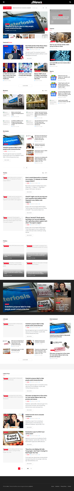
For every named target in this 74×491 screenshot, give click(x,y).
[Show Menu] (3, 2)
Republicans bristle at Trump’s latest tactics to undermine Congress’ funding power (13, 272)
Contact (69, 486)
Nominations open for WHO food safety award (22, 7)
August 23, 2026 (34, 183)
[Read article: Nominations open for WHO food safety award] (30, 152)
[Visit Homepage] (36, 2)
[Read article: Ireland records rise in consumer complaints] (30, 146)
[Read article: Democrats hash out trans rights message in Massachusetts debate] (37, 269)
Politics (6, 246)
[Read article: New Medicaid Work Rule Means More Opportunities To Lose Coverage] (13, 52)
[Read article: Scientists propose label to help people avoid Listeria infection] (13, 140)
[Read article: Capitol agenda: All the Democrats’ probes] (13, 252)
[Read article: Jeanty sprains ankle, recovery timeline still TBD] (53, 102)
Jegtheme (31, 486)
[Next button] (46, 29)
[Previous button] (46, 32)
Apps (46, 172)
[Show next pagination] (31, 468)
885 (28, 468)
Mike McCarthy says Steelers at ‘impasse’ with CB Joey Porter (64, 77)
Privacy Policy (63, 486)
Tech (5, 177)
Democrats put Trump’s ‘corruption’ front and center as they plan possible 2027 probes (36, 255)
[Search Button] (70, 2)
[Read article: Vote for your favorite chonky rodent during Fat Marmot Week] (60, 37)
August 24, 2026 (34, 49)
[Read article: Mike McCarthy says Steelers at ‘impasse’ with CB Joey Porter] (53, 77)
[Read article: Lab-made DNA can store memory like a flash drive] (60, 56)
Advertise (57, 486)
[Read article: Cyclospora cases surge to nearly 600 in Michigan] (25, 67)
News (46, 90)
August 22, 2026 (8, 258)
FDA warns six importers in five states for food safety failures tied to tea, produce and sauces (60, 355)
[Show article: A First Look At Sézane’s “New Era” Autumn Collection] (38, 36)
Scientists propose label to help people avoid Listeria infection (19, 27)
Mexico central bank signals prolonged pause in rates (17, 113)
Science (53, 41)
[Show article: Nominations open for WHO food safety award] (25, 36)
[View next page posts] (27, 168)
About (52, 486)
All (43, 90)
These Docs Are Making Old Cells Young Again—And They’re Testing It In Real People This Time (36, 450)
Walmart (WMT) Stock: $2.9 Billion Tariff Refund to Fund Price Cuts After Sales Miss (13, 105)
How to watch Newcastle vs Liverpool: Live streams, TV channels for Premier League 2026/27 (36, 179)
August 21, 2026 (31, 275)
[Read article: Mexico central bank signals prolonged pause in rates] (6, 114)
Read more (30, 58)
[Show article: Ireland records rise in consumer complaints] (19, 36)
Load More (25, 85)
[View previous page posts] (24, 168)
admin (7, 30)
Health (7, 24)
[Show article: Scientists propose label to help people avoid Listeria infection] (6, 36)
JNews (7, 486)
